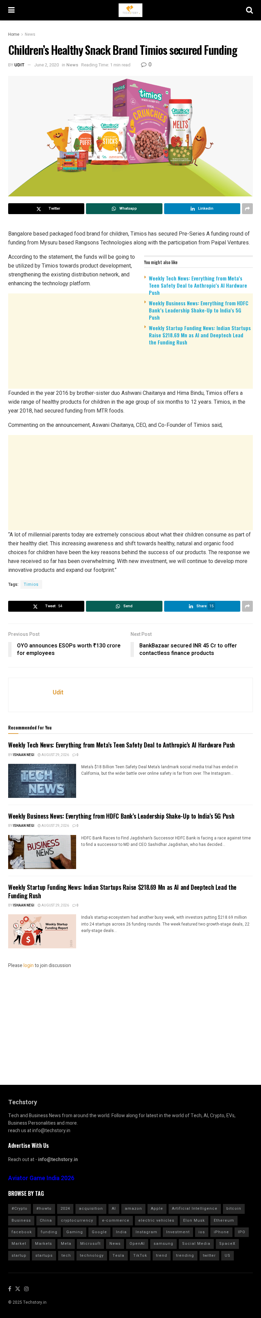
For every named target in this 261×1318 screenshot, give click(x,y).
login (28, 965)
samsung (163, 1244)
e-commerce (115, 1220)
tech (66, 1255)
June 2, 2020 (46, 65)
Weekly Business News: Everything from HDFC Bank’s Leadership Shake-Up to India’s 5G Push (198, 310)
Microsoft (90, 1244)
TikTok (140, 1255)
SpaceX (227, 1244)
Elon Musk (194, 1220)
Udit (19, 65)
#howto (44, 1208)
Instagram (146, 1232)
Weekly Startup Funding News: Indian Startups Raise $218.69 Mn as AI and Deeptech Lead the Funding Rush (200, 335)
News (30, 34)
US (227, 1255)
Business (21, 1220)
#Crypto (20, 1208)
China (46, 1220)
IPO (241, 1232)
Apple (157, 1208)
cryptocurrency (77, 1220)
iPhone (221, 1232)
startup (19, 1255)
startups (44, 1255)
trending (185, 1255)
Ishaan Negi (23, 755)
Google (99, 1232)
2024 (65, 1208)
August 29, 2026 (55, 755)
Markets (43, 1244)
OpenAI (137, 1244)
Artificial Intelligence (195, 1208)
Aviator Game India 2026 (41, 1178)
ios (201, 1232)
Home (13, 34)
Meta (66, 1244)
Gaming (74, 1232)
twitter (209, 1255)
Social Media (196, 1244)
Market (19, 1244)
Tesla (118, 1255)
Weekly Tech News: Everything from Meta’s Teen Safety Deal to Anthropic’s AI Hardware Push (198, 285)
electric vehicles (156, 1220)
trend (161, 1255)
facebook (22, 1232)
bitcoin (233, 1208)
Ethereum (224, 1220)
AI (114, 1208)
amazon (133, 1208)
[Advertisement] (130, 403)
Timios (31, 584)
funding (49, 1232)
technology (92, 1255)
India (121, 1232)
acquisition (91, 1208)
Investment (178, 1232)
